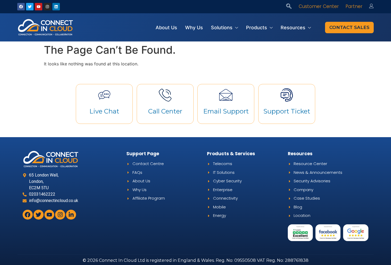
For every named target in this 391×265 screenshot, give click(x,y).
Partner (354, 6)
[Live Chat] (104, 95)
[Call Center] (165, 95)
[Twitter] (30, 6)
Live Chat (104, 111)
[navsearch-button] (289, 6)
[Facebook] (21, 6)
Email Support (226, 111)
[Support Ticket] (286, 95)
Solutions (221, 27)
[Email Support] (225, 95)
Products (256, 27)
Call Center (165, 111)
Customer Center (319, 6)
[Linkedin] (56, 6)
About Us (166, 27)
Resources (293, 27)
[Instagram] (47, 6)
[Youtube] (38, 6)
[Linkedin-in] (71, 215)
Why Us (194, 27)
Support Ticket (286, 111)
